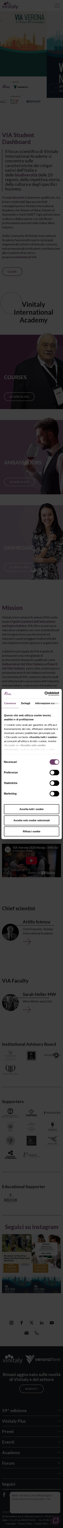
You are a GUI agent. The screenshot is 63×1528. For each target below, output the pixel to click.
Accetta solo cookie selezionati (31, 820)
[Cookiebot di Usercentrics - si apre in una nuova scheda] (45, 693)
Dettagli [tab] (25, 703)
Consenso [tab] (10, 703)
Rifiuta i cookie (31, 831)
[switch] (54, 773)
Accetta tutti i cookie (31, 809)
